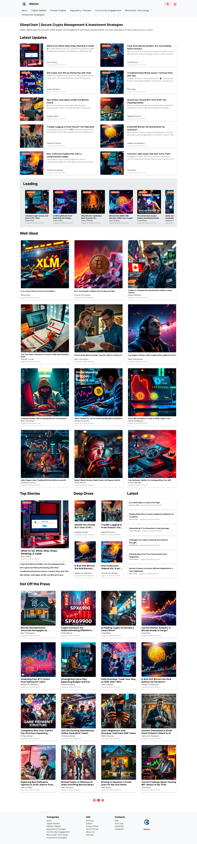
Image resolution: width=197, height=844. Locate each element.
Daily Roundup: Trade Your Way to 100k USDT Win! (118, 680)
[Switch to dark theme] (175, 4)
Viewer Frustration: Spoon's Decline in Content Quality (116, 834)
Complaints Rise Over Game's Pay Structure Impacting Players (37, 732)
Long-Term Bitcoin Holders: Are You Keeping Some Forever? (42, 564)
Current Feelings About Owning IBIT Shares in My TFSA (158, 783)
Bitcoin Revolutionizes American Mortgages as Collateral (34, 629)
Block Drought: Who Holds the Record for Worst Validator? (77, 834)
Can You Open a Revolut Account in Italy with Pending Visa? (44, 355)
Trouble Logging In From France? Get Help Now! (70, 127)
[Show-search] (167, 4)
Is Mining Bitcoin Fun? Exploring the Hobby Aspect (62, 217)
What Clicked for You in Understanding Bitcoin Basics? (98, 418)
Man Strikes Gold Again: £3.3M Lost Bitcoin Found (41, 575)
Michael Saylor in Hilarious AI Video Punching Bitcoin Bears (77, 783)
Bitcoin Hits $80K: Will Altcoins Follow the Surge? (121, 217)
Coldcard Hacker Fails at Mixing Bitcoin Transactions (44, 418)
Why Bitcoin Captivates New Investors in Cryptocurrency (91, 217)
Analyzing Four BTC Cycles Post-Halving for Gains (35, 680)
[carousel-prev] (26, 207)
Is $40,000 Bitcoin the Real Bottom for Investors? (85, 567)
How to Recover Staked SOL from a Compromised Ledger (111, 567)
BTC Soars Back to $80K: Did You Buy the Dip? (94, 291)
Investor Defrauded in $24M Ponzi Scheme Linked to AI (156, 731)
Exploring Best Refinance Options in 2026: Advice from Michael (37, 783)
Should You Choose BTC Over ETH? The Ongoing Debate (85, 526)
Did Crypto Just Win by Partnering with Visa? (69, 73)
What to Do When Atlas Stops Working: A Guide (70, 46)
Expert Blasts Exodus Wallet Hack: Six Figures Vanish (97, 480)
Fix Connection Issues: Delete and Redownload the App (147, 217)
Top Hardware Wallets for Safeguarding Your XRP (149, 480)
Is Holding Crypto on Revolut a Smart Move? (117, 629)
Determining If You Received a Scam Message (149, 528)
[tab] (24, 10)
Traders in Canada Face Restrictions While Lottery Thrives (150, 291)
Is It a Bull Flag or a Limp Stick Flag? (144, 503)
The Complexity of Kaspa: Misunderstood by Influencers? (37, 834)
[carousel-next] (170, 207)
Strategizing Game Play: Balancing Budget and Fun (75, 680)
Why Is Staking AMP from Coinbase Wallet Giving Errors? (158, 834)
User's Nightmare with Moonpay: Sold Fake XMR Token (118, 731)
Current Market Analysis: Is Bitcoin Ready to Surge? (156, 629)
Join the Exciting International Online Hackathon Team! (77, 731)
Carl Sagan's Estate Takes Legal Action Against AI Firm (152, 355)
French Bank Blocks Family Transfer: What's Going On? (98, 355)
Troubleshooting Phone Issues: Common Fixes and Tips (44, 571)
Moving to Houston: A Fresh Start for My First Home (116, 783)
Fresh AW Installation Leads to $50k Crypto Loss (149, 418)
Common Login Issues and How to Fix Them (149, 154)
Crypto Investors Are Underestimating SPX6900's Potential (76, 629)
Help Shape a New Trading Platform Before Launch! (43, 480)
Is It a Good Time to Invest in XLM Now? (38, 291)
